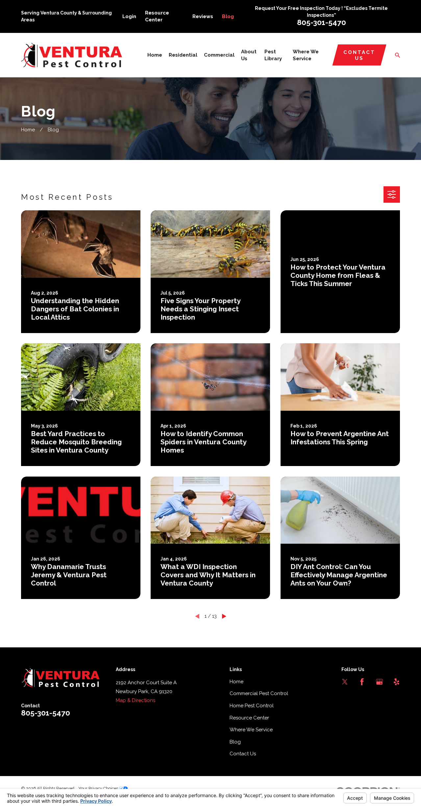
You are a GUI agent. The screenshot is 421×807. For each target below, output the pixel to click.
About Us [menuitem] (249, 55)
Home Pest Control (252, 706)
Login (129, 16)
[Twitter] (344, 681)
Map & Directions (135, 700)
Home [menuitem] (154, 55)
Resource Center (249, 718)
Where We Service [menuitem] (306, 55)
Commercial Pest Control (259, 693)
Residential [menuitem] (183, 55)
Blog (228, 16)
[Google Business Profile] (379, 681)
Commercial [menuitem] (219, 55)
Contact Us (359, 55)
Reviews (202, 16)
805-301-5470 (321, 22)
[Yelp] (396, 681)
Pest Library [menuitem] (273, 55)
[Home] (71, 55)
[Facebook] (362, 681)
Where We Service (251, 730)
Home (236, 682)
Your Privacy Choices (98, 788)
